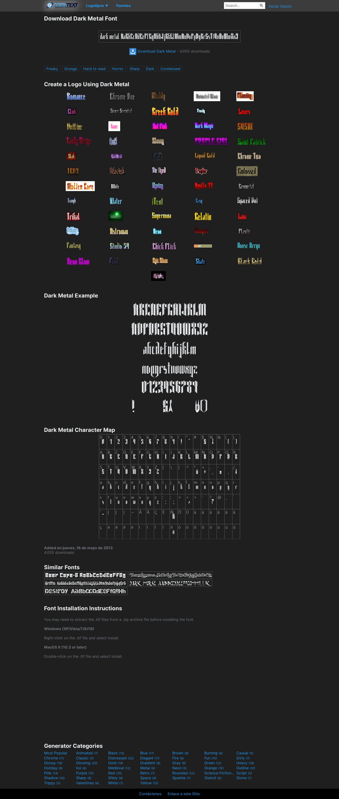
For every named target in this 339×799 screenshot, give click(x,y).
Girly (243, 758)
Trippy (52, 783)
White (115, 783)
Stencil (212, 777)
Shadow (54, 777)
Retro (147, 773)
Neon (179, 768)
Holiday (53, 768)
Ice (81, 768)
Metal (147, 768)
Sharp (135, 68)
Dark (150, 68)
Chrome (54, 758)
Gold (115, 763)
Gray (179, 763)
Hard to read (94, 68)
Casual (244, 753)
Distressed (121, 758)
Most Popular (55, 753)
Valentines (87, 783)
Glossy (53, 763)
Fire (178, 758)
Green (212, 763)
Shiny (115, 777)
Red (115, 773)
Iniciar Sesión (280, 6)
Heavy (245, 763)
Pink (51, 773)
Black (116, 753)
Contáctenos (150, 793)
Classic (85, 758)
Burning (213, 753)
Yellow (149, 783)
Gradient (150, 763)
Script (244, 773)
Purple (85, 773)
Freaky (52, 68)
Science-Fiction (219, 773)
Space (148, 777)
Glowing (87, 763)
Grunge (70, 68)
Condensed (170, 68)
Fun (210, 758)
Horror (117, 68)
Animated (87, 753)
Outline (245, 768)
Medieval (119, 768)
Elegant (150, 758)
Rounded (183, 773)
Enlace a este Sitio (184, 793)
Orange (214, 768)
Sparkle (181, 777)
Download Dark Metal (156, 51)
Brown (180, 753)
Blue (147, 753)
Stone (244, 777)
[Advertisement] (21, 84)
